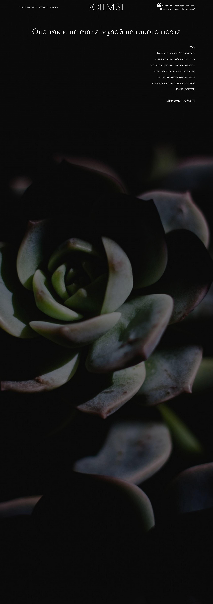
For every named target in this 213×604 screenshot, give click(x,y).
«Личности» (173, 101)
